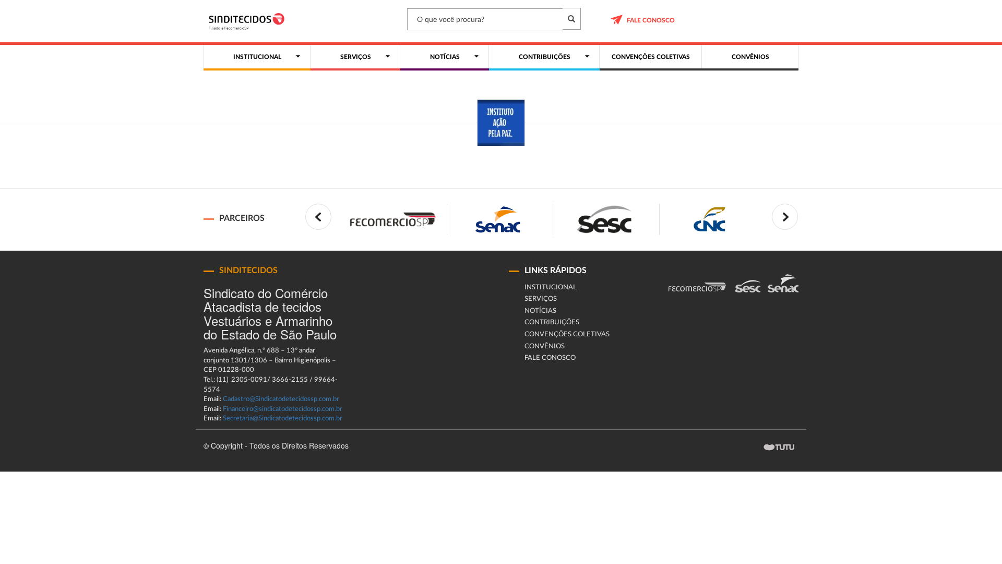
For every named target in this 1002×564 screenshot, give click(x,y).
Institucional (550, 287)
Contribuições (551, 322)
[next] (785, 217)
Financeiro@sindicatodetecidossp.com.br (282, 409)
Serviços (540, 299)
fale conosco (651, 20)
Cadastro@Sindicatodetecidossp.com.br (281, 399)
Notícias (540, 311)
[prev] (318, 217)
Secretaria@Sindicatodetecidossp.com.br (282, 418)
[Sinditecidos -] (249, 21)
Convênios (544, 346)
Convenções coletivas (567, 334)
